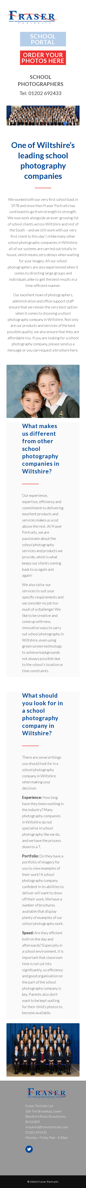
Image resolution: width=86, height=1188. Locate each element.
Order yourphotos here (43, 57)
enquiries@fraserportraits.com (46, 1127)
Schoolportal (43, 39)
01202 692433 (36, 1132)
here (74, 350)
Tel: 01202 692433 (40, 93)
